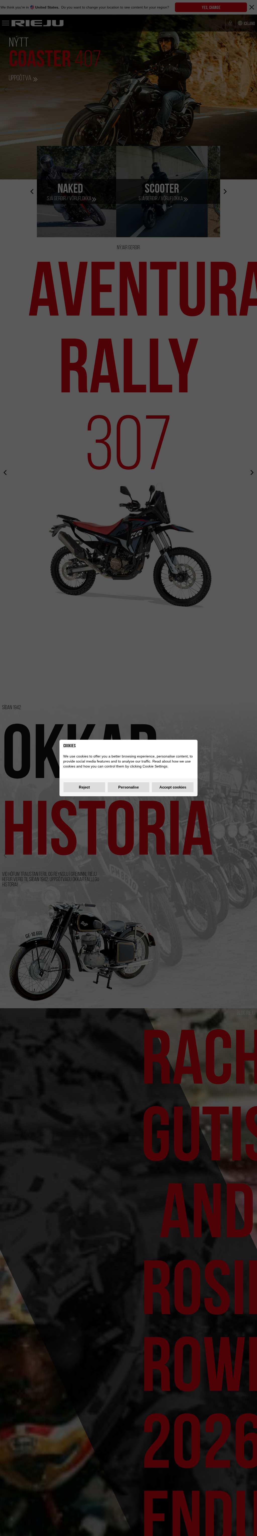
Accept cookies (172, 787)
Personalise (128, 787)
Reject (84, 787)
